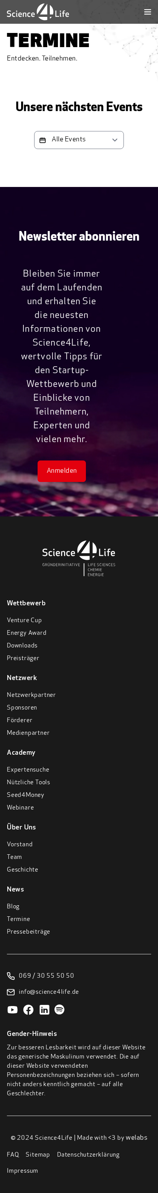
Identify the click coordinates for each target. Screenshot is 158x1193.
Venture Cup (24, 621)
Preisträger (23, 658)
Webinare (20, 808)
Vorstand (20, 845)
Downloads (22, 646)
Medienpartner (28, 733)
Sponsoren (22, 708)
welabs (136, 1138)
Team (14, 857)
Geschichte (22, 870)
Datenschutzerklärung (88, 1155)
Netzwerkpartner (31, 695)
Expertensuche (28, 770)
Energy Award (27, 633)
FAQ (13, 1155)
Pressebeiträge (28, 932)
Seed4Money (25, 795)
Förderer (19, 721)
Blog (13, 907)
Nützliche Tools (28, 783)
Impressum (22, 1171)
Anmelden (62, 471)
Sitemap (38, 1155)
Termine (18, 919)
